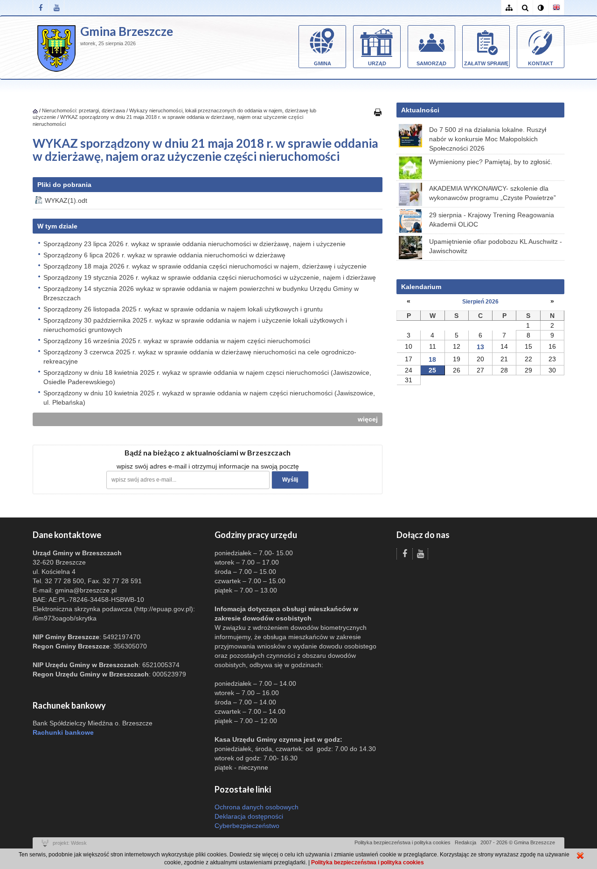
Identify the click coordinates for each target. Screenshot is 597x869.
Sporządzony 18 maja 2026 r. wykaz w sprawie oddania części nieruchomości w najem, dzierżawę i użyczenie (205, 266)
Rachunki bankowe (63, 732)
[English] (556, 7)
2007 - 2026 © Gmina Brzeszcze (517, 842)
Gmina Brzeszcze (126, 31)
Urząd (377, 63)
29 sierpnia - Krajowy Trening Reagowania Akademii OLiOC (491, 219)
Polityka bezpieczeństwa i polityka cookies (402, 842)
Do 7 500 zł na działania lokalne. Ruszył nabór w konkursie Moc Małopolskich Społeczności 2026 (487, 139)
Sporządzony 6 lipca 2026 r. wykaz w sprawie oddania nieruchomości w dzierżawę (164, 255)
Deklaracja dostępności (249, 816)
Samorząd (431, 63)
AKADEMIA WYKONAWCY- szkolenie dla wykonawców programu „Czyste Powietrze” (492, 193)
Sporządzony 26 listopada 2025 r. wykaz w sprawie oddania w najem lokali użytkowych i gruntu (183, 309)
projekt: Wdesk (70, 843)
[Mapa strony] (509, 7)
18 (432, 359)
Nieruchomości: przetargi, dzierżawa (83, 110)
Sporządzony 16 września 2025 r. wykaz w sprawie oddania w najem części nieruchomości (176, 341)
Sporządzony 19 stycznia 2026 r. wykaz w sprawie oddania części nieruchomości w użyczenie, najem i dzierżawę (209, 277)
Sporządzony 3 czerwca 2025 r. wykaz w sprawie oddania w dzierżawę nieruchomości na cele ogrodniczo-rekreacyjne (199, 356)
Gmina (322, 63)
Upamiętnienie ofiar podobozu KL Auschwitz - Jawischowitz (495, 246)
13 (480, 347)
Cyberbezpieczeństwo (247, 825)
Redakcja (465, 842)
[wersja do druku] (377, 112)
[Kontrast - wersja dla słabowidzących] (540, 7)
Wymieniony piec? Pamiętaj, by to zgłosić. (490, 162)
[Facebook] (41, 7)
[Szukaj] (525, 7)
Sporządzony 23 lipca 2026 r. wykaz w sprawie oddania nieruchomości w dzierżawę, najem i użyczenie (194, 244)
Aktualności (420, 110)
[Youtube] (56, 7)
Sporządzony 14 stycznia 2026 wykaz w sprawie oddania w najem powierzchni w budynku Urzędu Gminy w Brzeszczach (201, 293)
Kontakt (540, 63)
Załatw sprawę (486, 63)
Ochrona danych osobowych (256, 807)
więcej (368, 419)
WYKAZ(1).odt (66, 200)
